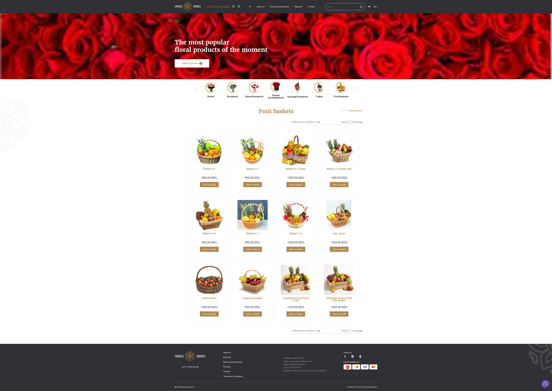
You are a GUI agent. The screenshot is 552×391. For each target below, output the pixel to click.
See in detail (209, 184)
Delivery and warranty (279, 6)
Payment (298, 6)
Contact (311, 6)
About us (260, 6)
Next (357, 90)
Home (343, 111)
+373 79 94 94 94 (218, 6)
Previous (195, 90)
